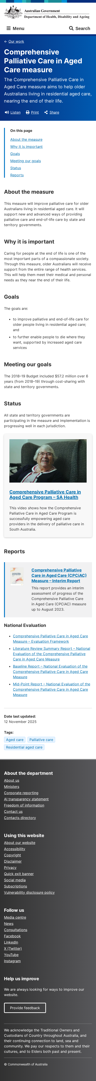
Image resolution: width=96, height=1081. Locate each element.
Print (35, 112)
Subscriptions (15, 886)
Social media (15, 880)
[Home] (48, 12)
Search (82, 28)
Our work (16, 41)
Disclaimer (13, 861)
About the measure (26, 139)
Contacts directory (20, 817)
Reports (17, 175)
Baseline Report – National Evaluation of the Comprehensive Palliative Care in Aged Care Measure (50, 671)
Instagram (12, 961)
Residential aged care (24, 747)
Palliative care (41, 739)
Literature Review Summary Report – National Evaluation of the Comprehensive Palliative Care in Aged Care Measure (51, 653)
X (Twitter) (13, 948)
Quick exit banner (19, 874)
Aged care (14, 739)
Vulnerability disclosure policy (29, 892)
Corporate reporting (21, 793)
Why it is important (26, 146)
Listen (15, 112)
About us (11, 780)
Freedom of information (24, 805)
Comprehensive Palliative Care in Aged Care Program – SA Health (45, 494)
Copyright (12, 855)
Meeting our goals (25, 161)
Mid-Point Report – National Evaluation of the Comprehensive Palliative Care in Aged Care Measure (51, 689)
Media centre (15, 917)
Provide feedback (25, 1008)
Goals (15, 153)
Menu (17, 28)
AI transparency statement (26, 799)
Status (15, 168)
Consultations (15, 930)
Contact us (13, 811)
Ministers (11, 786)
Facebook (12, 936)
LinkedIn (11, 942)
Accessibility (14, 849)
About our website (19, 842)
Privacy (10, 867)
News (8, 923)
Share (54, 112)
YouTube (11, 954)
